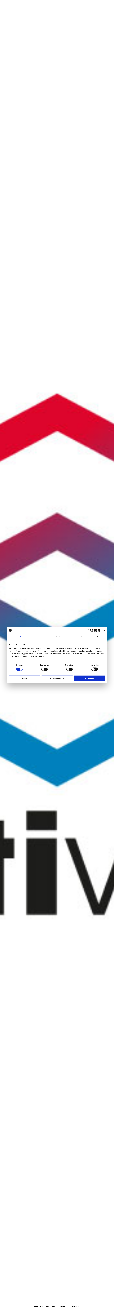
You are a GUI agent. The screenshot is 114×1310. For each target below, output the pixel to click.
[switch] (44, 669)
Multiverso (45, 1306)
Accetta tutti (89, 678)
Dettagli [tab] (57, 637)
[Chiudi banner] (104, 630)
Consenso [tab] (24, 637)
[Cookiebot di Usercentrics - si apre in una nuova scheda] (90, 630)
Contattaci (75, 1306)
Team (35, 1306)
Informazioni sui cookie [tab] (90, 637)
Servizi (55, 1306)
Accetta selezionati (57, 678)
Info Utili (64, 1306)
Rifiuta (24, 678)
